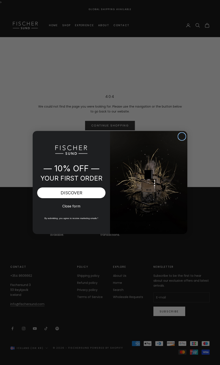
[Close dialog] (182, 136)
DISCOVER (71, 192)
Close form (71, 206)
